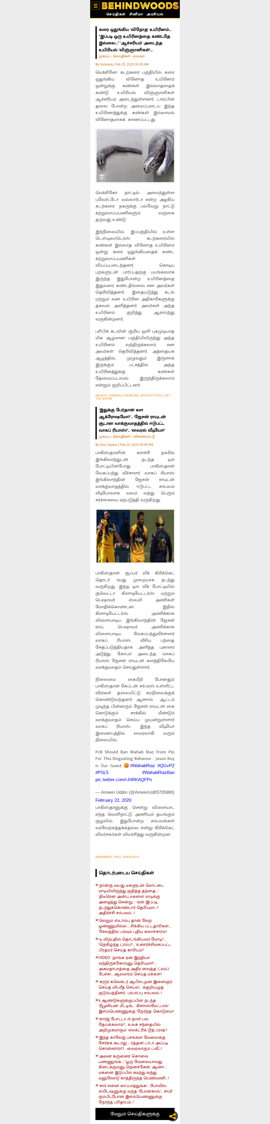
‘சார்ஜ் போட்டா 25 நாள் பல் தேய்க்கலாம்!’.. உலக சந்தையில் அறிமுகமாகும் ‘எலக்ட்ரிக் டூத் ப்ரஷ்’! (133, 1025)
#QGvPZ (166, 765)
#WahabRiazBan (158, 772)
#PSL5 (101, 772)
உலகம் (139, 56)
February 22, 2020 (113, 800)
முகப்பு (104, 56)
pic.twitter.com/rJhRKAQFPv (123, 779)
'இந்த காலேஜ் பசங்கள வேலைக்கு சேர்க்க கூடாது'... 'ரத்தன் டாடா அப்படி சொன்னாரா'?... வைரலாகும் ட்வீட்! (133, 1043)
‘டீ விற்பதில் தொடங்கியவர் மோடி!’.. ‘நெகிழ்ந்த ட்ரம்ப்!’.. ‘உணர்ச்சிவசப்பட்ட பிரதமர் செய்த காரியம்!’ (135, 945)
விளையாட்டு (144, 436)
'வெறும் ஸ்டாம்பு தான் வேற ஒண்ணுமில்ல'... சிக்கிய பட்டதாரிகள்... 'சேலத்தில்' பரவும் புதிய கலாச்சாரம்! (135, 926)
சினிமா (136, 14)
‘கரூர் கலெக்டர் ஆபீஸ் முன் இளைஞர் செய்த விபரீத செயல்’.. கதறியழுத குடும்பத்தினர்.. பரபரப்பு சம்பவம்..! (135, 987)
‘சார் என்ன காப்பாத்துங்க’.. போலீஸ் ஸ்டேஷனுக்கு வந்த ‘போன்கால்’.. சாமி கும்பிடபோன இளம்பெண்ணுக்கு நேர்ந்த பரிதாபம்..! (135, 1094)
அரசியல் (155, 14)
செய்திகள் (116, 14)
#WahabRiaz (142, 765)
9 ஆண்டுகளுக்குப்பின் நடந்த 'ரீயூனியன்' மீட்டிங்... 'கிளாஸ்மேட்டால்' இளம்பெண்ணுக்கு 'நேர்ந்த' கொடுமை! (136, 1006)
